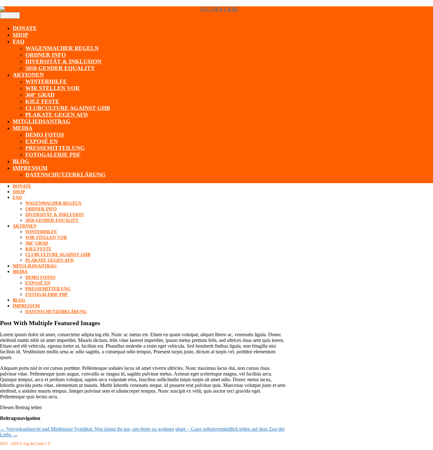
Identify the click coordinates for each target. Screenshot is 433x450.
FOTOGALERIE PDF (53, 154)
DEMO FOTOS (44, 135)
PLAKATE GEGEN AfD (56, 115)
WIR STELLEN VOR (52, 88)
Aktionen (28, 75)
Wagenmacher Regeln (62, 48)
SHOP (20, 35)
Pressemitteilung (55, 148)
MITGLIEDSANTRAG (41, 121)
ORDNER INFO (45, 55)
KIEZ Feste (42, 101)
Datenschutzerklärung (65, 174)
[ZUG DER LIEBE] (216, 9)
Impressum (30, 168)
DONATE (25, 28)
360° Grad (40, 95)
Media (22, 128)
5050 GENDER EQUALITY (60, 68)
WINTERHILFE (46, 81)
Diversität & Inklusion (63, 61)
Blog (21, 161)
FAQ (18, 41)
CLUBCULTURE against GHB (67, 108)
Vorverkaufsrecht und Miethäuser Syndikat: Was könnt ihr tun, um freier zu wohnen (87, 429)
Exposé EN (41, 141)
